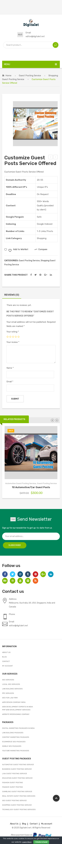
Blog (4, 657)
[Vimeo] (28, 581)
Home (8, 75)
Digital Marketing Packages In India (18, 728)
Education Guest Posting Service (17, 778)
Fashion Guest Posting (12, 783)
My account (7, 666)
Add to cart (21, 452)
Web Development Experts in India (17, 707)
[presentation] (52, 420)
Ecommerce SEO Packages (14, 742)
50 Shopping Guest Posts (51, 157)
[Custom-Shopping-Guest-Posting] (35, 123)
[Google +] (45, 275)
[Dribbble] (12, 581)
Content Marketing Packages (15, 737)
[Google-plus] (43, 574)
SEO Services (8, 680)
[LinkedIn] (51, 275)
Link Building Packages (12, 733)
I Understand (41, 842)
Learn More (26, 842)
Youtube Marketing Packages (15, 751)
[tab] (11, 295)
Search (55, 45)
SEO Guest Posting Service (14, 800)
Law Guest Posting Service (14, 774)
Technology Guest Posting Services (19, 809)
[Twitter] (35, 275)
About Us (6, 652)
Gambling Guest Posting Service (17, 792)
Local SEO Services (11, 684)
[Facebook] (31, 275)
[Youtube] (20, 581)
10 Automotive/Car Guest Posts (31, 487)
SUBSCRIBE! (15, 545)
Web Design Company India (14, 702)
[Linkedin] (50, 574)
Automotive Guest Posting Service (20, 483)
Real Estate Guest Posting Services (18, 796)
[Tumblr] (28, 574)
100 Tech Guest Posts (56, 157)
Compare (34, 452)
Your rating (12, 331)
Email (9, 381)
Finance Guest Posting (12, 787)
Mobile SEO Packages (11, 746)
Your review (12, 342)
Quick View (41, 452)
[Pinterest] (40, 275)
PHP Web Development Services (16, 710)
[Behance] (5, 581)
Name (10, 368)
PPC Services (8, 693)
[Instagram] (20, 574)
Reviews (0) (11, 294)
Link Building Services (12, 689)
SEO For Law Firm (10, 698)
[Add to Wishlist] (28, 452)
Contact (6, 661)
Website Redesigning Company (15, 714)
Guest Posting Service (30, 75)
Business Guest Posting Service (17, 769)
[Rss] (35, 581)
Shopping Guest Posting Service (17, 805)
